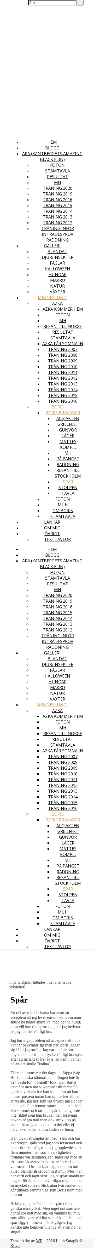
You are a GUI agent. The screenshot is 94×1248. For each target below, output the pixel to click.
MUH (63, 505)
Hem (52, 142)
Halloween (57, 269)
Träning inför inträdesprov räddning (57, 234)
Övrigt (52, 533)
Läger (68, 436)
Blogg (52, 148)
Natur (57, 286)
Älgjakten (67, 418)
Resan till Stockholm (68, 473)
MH (57, 182)
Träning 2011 (63, 372)
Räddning (68, 464)
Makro (57, 280)
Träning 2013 (57, 217)
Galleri (52, 246)
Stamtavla (57, 171)
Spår (68, 482)
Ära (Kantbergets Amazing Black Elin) (52, 156)
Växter (57, 292)
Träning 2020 (57, 188)
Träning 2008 (63, 355)
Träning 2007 (63, 349)
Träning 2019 (57, 194)
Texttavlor (57, 539)
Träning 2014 (57, 211)
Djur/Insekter (57, 257)
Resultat (57, 177)
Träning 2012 (57, 223)
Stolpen (68, 487)
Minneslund (52, 297)
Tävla (67, 493)
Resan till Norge (62, 326)
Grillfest (68, 424)
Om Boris (62, 510)
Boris (57, 407)
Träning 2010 (63, 367)
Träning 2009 (63, 361)
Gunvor (68, 430)
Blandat (57, 251)
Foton (57, 165)
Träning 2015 (57, 205)
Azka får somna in (62, 343)
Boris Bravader (62, 413)
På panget (67, 459)
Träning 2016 (57, 200)
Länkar (52, 522)
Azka (57, 303)
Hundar (58, 274)
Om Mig (52, 528)
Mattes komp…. (68, 444)
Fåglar (57, 263)
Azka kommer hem (63, 309)
